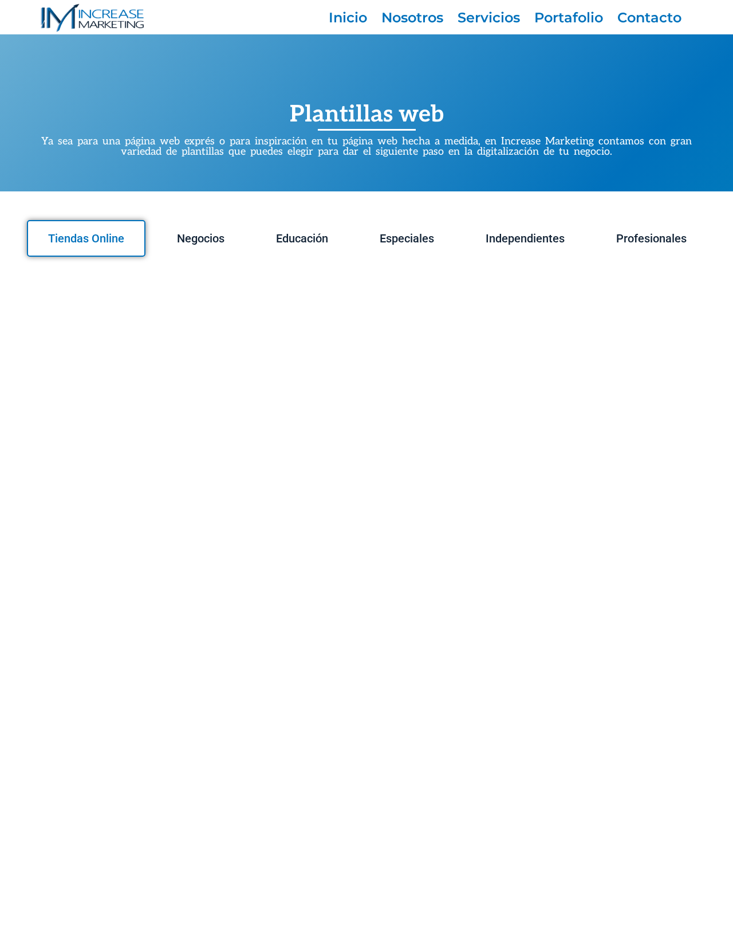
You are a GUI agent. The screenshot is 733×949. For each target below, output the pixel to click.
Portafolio (568, 17)
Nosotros (412, 17)
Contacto (649, 17)
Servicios (489, 17)
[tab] (86, 238)
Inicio (348, 17)
